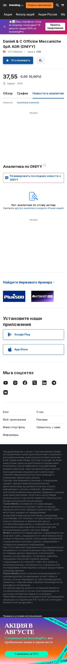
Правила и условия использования (22, 616)
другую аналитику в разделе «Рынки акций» (39, 208)
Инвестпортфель (14, 427)
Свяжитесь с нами (48, 427)
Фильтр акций (25, 14)
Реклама (41, 419)
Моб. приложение (14, 419)
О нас (40, 411)
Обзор (8, 93)
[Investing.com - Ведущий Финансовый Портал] (16, 5)
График (22, 93)
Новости (7, 102)
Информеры (10, 434)
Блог (6, 411)
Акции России (47, 14)
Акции (8, 14)
